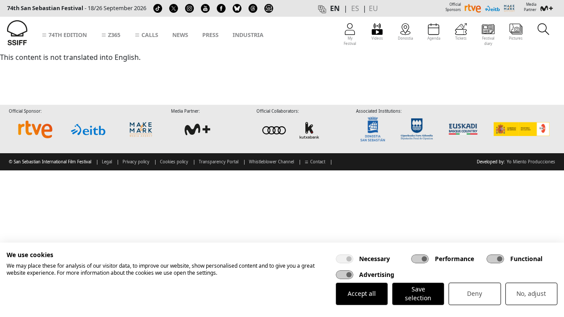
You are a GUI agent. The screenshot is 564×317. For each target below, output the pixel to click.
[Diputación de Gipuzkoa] (419, 129)
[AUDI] (291, 130)
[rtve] (35, 129)
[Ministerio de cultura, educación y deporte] (521, 129)
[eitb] (88, 129)
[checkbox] (344, 258)
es (355, 8)
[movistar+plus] (197, 129)
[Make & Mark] (141, 129)
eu (373, 8)
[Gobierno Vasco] (465, 129)
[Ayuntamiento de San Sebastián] (375, 129)
